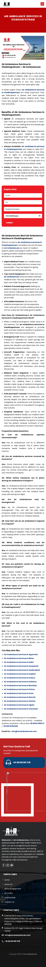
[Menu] (42, 4)
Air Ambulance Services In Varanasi (21, 709)
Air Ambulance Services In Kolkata (20, 681)
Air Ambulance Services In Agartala (21, 654)
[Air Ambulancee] (7, 4)
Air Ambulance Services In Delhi (19, 662)
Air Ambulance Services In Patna (19, 689)
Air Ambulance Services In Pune (18, 693)
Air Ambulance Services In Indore (19, 678)
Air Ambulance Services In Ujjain (19, 705)
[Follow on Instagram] (8, 865)
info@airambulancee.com (24, 731)
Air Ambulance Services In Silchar (20, 701)
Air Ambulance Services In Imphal (20, 674)
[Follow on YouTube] (12, 865)
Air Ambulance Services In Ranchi (20, 697)
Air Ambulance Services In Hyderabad (22, 670)
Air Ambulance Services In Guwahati (21, 666)
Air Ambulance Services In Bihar (19, 658)
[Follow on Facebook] (4, 865)
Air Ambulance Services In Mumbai (20, 685)
